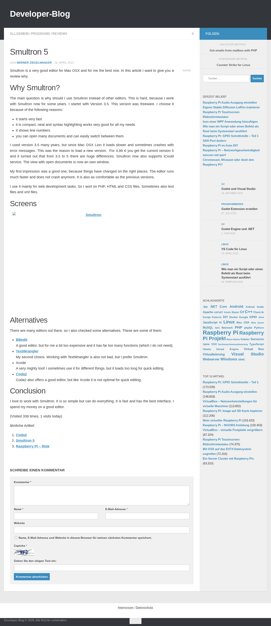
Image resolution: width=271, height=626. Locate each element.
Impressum (125, 607)
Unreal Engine (227, 349)
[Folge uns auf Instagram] (233, 33)
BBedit (21, 340)
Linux (229, 321)
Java (261, 317)
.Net (205, 306)
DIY (225, 317)
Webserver (211, 359)
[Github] (239, 33)
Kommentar (22, 482)
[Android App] (252, 33)
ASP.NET (218, 312)
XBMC (241, 359)
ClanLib (258, 312)
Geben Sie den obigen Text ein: (35, 560)
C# (242, 312)
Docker (233, 317)
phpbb (248, 327)
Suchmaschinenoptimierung (233, 344)
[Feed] (246, 33)
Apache (208, 312)
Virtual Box (254, 349)
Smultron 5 (25, 441)
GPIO (253, 317)
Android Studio (255, 307)
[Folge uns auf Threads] (227, 33)
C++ (249, 311)
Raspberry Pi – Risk (32, 446)
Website (19, 523)
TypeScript (256, 344)
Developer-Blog (40, 13)
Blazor (235, 312)
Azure (227, 312)
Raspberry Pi (220, 332)
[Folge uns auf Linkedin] (258, 33)
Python (259, 327)
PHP (238, 327)
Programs (40, 33)
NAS (217, 328)
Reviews (59, 33)
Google (243, 317)
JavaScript (210, 322)
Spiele (206, 344)
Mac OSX (243, 322)
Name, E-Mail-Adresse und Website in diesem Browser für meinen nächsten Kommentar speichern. (85, 537)
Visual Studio (247, 354)
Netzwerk (227, 327)
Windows (228, 359)
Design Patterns (212, 317)
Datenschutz (144, 607)
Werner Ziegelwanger (34, 62)
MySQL (208, 327)
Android (236, 307)
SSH (214, 344)
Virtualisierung (214, 354)
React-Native (233, 339)
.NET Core (218, 306)
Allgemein (19, 33)
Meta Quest (257, 322)
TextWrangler (27, 351)
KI (220, 322)
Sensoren (257, 339)
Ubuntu (207, 349)
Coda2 (21, 374)
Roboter (245, 339)
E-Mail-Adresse (116, 509)
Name (18, 509)
